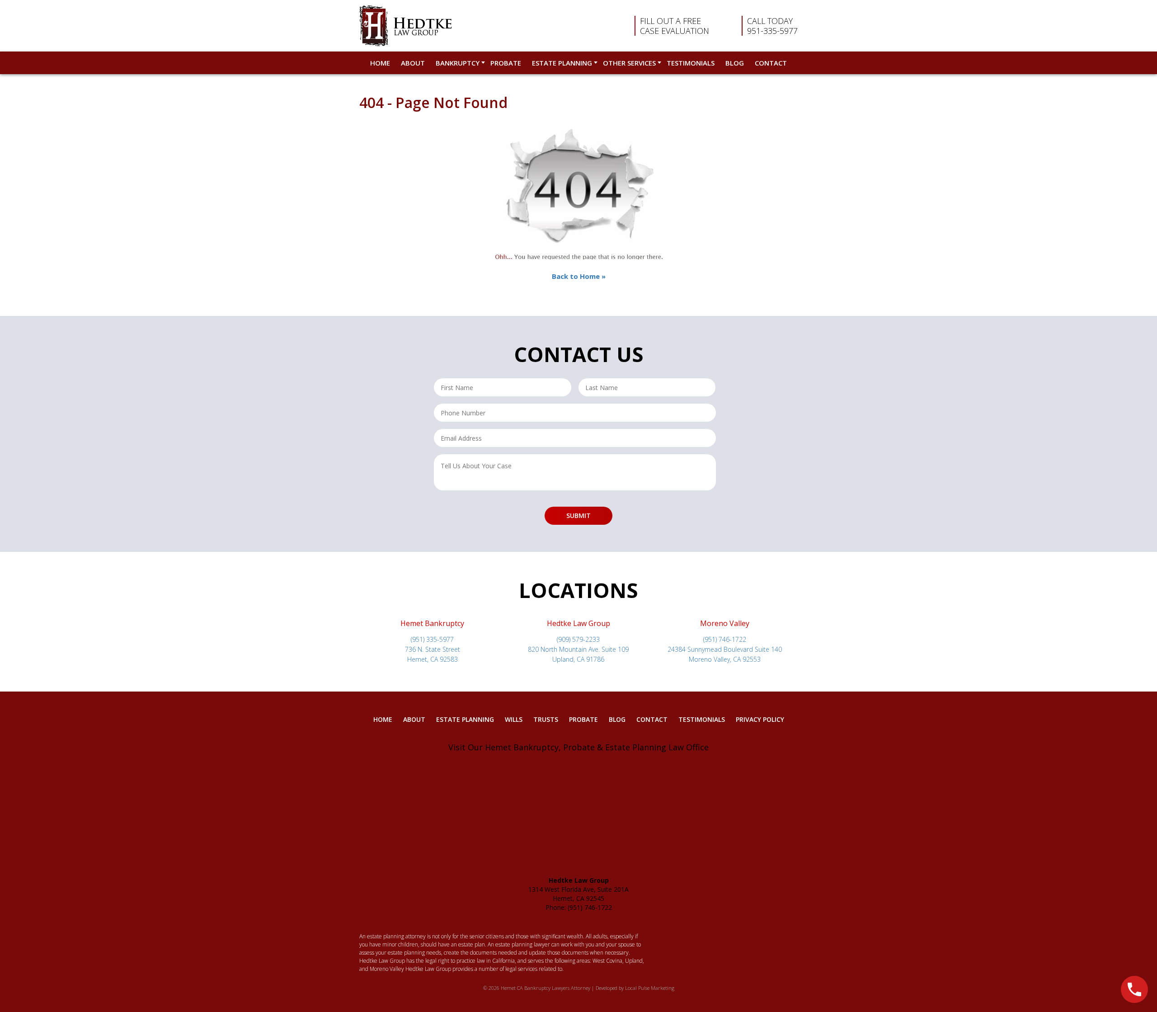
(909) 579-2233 (578, 639)
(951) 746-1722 (724, 639)
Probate (505, 62)
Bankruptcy (458, 62)
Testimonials (691, 62)
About (413, 62)
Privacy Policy (760, 719)
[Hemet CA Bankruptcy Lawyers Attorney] (405, 25)
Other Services (629, 62)
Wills (513, 719)
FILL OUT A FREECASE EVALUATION (674, 26)
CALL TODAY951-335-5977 (772, 26)
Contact (771, 62)
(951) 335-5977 (432, 639)
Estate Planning (562, 62)
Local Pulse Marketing (649, 987)
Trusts (545, 719)
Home (380, 62)
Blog (734, 62)
